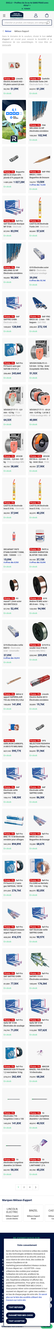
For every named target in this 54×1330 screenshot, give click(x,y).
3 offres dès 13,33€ (38, 185)
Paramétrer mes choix (20, 1315)
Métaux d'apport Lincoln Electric (12, 1217)
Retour (8, 31)
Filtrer (47, 1326)
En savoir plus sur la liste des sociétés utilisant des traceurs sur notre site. (26, 1297)
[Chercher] (48, 22)
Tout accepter (16, 1321)
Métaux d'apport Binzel (33, 1217)
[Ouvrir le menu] (4, 15)
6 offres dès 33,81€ (12, 658)
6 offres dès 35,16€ (38, 280)
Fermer (27, 9)
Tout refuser (15, 1307)
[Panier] (46, 15)
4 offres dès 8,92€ (11, 562)
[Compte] (35, 15)
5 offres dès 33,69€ (38, 562)
